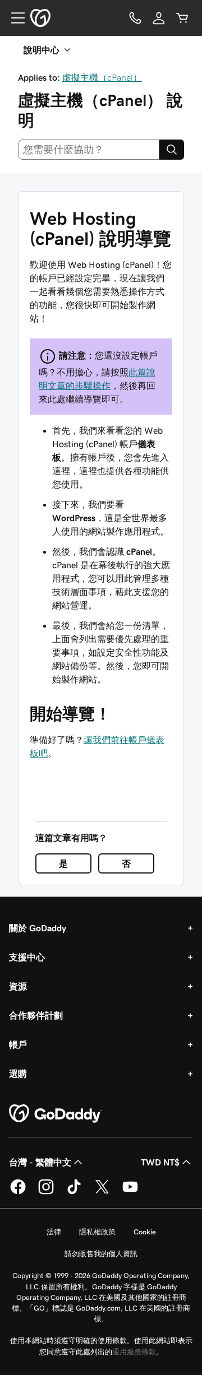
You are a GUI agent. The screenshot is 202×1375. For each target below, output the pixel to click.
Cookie (145, 1231)
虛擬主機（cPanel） (102, 77)
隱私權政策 (97, 1231)
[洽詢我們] (135, 18)
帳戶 (18, 1044)
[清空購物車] (182, 18)
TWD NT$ (160, 1162)
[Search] (171, 150)
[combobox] (88, 150)
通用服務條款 (134, 1351)
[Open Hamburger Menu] (13, 17)
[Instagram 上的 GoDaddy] (46, 1192)
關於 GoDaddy (37, 927)
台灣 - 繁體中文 (40, 1162)
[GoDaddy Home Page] (55, 1113)
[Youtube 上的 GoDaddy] (130, 1192)
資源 (18, 986)
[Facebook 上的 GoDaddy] (18, 1192)
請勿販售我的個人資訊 (101, 1253)
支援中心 (27, 957)
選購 (18, 1073)
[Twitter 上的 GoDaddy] (102, 1192)
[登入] (158, 18)
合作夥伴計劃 (36, 1015)
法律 (54, 1231)
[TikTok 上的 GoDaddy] (74, 1192)
